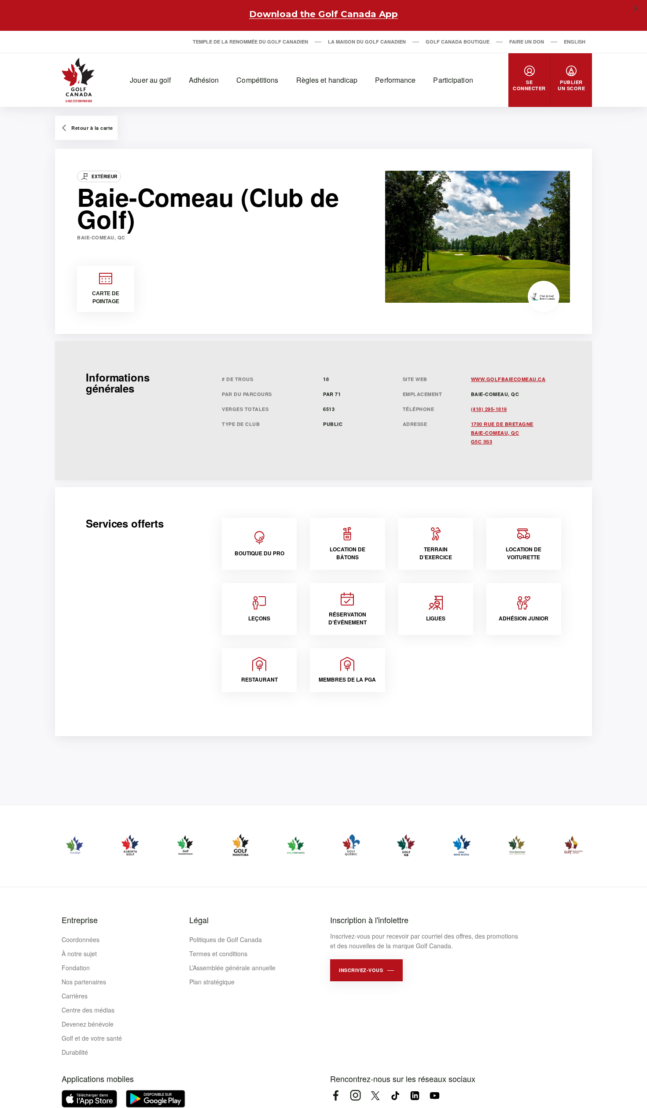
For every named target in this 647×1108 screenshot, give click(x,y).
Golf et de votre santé (92, 1038)
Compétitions (257, 80)
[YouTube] (434, 1095)
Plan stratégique (212, 981)
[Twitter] (375, 1095)
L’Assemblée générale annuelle (232, 967)
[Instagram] (355, 1095)
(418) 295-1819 (489, 409)
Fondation (76, 967)
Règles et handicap (327, 80)
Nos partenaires (84, 981)
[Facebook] (335, 1095)
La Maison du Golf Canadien (367, 41)
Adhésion (204, 80)
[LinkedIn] (414, 1095)
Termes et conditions (218, 953)
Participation (453, 80)
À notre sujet (79, 953)
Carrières (75, 995)
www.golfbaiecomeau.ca (508, 379)
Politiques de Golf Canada (225, 939)
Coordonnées (80, 939)
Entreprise (80, 919)
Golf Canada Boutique (457, 41)
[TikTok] (395, 1095)
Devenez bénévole (88, 1024)
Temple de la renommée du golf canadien (250, 41)
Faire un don (526, 41)
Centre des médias (88, 1009)
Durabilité (75, 1052)
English (574, 41)
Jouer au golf (150, 80)
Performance (395, 80)
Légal (199, 919)
